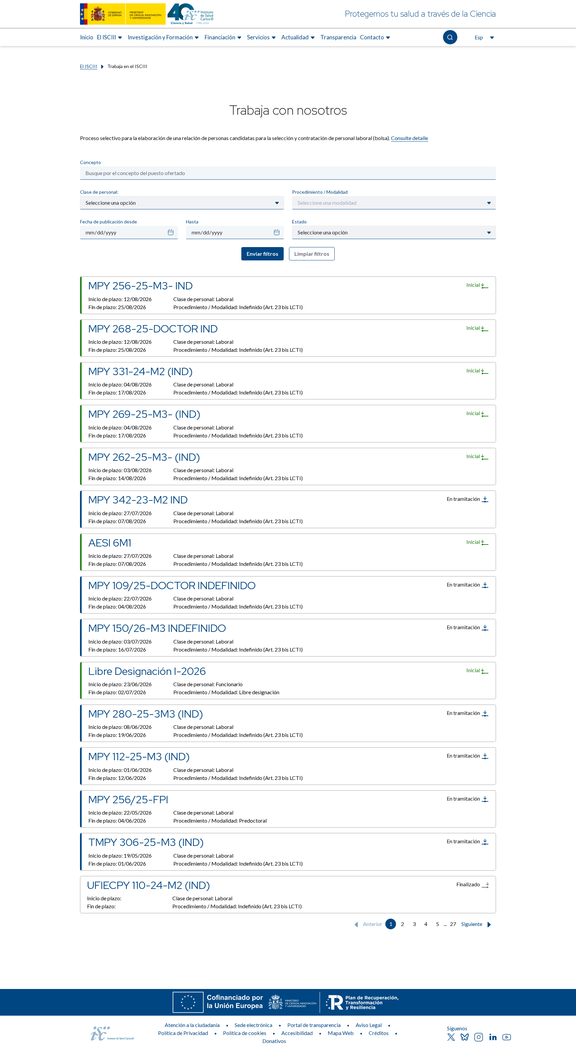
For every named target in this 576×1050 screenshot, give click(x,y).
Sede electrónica (253, 1025)
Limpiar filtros (311, 253)
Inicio (86, 37)
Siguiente (472, 924)
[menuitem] (86, 37)
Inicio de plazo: (120, 299)
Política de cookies (244, 1033)
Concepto (90, 162)
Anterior (372, 924)
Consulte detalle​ (409, 138)
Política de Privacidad (183, 1033)
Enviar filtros (262, 253)
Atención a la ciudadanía (192, 1025)
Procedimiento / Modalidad (320, 192)
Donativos (274, 1041)
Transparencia (338, 37)
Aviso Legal (369, 1025)
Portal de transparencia (314, 1025)
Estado (299, 221)
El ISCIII (88, 66)
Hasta (192, 221)
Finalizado (468, 884)
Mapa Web (341, 1033)
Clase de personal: (99, 192)
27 (453, 924)
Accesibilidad (297, 1033)
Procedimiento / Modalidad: (238, 307)
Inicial (473, 284)
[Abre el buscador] (450, 37)
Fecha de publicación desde (108, 221)
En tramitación (464, 498)
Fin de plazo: (117, 307)
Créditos (379, 1033)
